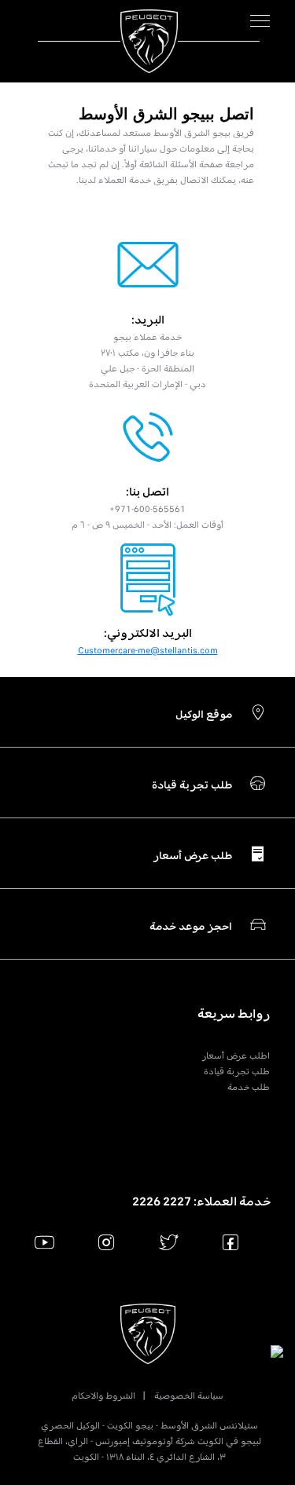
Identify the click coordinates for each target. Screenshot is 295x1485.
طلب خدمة (248, 1087)
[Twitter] (169, 1242)
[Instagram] (106, 1242)
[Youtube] (44, 1242)
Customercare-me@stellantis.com (148, 650)
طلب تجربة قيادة (237, 1071)
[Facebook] (231, 1242)
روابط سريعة (233, 1013)
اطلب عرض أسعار (235, 1055)
